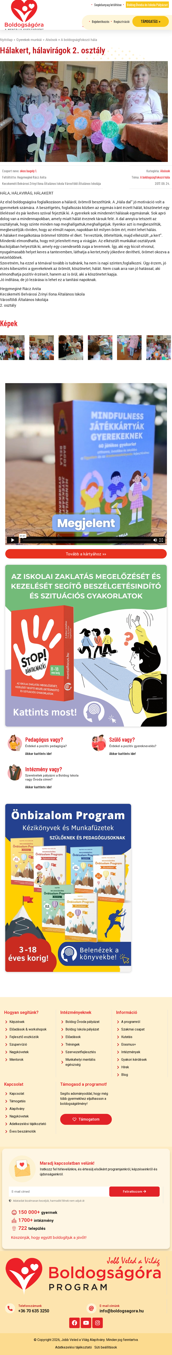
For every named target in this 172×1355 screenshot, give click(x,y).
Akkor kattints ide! (38, 753)
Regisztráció (121, 21)
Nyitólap (6, 39)
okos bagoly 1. (28, 171)
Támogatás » (150, 21)
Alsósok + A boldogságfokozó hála (71, 39)
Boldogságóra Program (24, 15)
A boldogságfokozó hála (155, 177)
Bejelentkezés (100, 21)
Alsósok (165, 171)
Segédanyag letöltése (107, 5)
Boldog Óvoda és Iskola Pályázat (147, 5)
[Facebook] (74, 1323)
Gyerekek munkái (29, 39)
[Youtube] (86, 1323)
